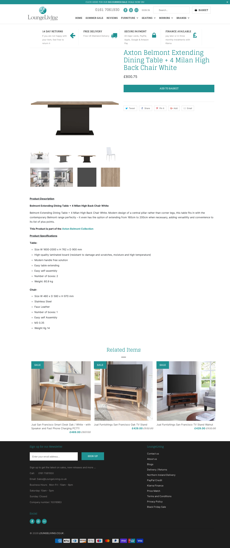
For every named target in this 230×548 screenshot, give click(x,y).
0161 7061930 (107, 10)
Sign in (146, 10)
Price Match (153, 490)
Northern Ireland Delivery (161, 474)
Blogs (150, 464)
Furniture (128, 18)
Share (147, 108)
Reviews (112, 18)
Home (78, 18)
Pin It (161, 108)
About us (152, 458)
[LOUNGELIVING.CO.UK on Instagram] (131, 10)
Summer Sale (94, 18)
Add (176, 108)
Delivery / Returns (157, 469)
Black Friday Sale (156, 506)
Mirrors (165, 18)
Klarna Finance (155, 485)
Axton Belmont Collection (77, 228)
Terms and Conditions (159, 496)
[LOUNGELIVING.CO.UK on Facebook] (125, 10)
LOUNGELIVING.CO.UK (51, 533)
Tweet (132, 108)
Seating (147, 18)
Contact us (153, 453)
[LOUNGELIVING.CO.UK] (42, 14)
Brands (181, 18)
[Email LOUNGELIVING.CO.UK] (136, 10)
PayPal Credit (154, 480)
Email (189, 108)
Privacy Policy (155, 501)
